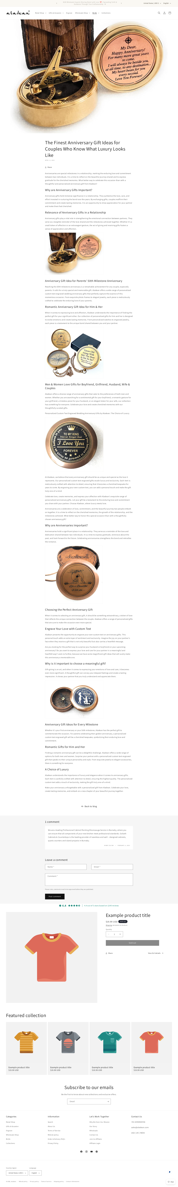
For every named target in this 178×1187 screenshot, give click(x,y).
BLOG (8, 1139)
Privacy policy (34, 1181)
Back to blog (91, 806)
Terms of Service (54, 1130)
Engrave (9, 1130)
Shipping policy (59, 1181)
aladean (13, 1181)
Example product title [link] (19, 1067)
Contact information (72, 1181)
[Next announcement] (121, 3)
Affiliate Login (94, 1143)
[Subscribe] (108, 1101)
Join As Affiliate (95, 1139)
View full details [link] (154, 953)
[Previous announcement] (56, 3)
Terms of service (46, 1181)
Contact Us (93, 1135)
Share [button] (49, 167)
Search (50, 1122)
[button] (40, 12)
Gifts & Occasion (12, 1126)
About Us (51, 1126)
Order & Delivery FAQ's (56, 1139)
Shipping (109, 925)
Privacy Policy (53, 1143)
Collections (10, 1143)
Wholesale (93, 1130)
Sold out (132, 943)
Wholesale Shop (12, 1135)
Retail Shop (10, 1122)
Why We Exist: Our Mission (99, 1122)
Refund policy (53, 1135)
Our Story (93, 1126)
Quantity (109, 929)
